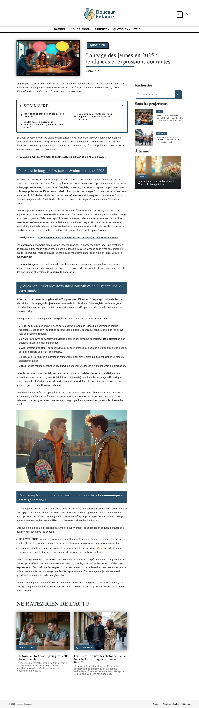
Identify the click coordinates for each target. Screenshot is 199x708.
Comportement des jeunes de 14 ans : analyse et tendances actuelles (78, 237)
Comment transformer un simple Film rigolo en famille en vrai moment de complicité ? (169, 119)
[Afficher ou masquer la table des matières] (86, 105)
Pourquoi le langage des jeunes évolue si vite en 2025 (44, 115)
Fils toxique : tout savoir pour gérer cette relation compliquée (42, 657)
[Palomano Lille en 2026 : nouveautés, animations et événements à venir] (144, 137)
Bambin (143, 176)
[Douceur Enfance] (99, 14)
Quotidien (97, 45)
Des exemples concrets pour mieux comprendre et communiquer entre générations (95, 116)
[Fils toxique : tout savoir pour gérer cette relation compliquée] (43, 631)
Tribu (159, 112)
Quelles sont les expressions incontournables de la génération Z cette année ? (43, 124)
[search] (179, 14)
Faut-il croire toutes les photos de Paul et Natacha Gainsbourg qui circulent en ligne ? (100, 659)
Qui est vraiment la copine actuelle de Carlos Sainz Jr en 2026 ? (69, 157)
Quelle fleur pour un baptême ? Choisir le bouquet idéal (156, 183)
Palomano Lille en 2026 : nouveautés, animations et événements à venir (167, 139)
